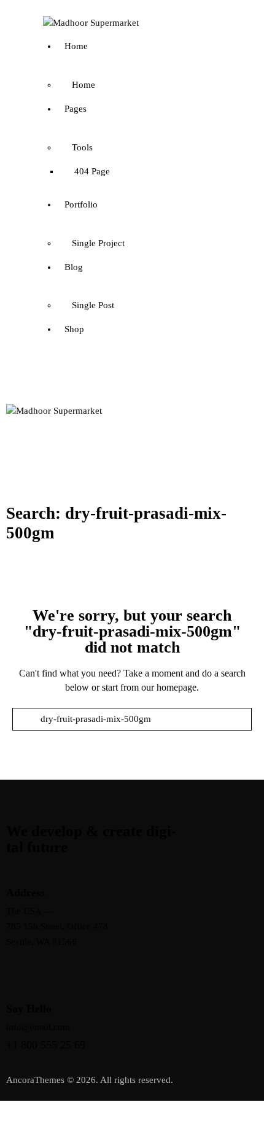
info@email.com (38, 1027)
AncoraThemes (35, 1080)
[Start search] (132, 737)
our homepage (168, 687)
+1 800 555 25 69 (45, 1045)
